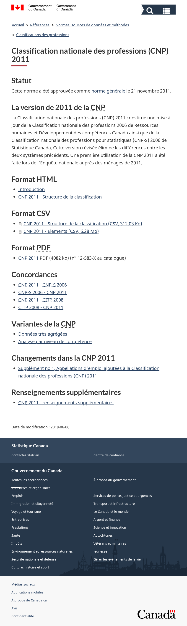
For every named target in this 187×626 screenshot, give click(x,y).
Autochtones (103, 535)
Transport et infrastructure (114, 503)
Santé (15, 535)
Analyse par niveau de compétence (55, 341)
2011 (28, 258)
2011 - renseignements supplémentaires (66, 403)
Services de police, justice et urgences (123, 495)
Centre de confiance (109, 455)
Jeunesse (100, 551)
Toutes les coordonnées (29, 480)
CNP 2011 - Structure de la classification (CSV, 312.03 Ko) (82, 224)
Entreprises (20, 519)
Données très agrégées (42, 334)
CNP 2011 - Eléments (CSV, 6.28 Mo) (61, 231)
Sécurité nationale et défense (33, 559)
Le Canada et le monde (111, 511)
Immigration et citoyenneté (32, 503)
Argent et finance (107, 519)
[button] (159, 10)
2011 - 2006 (42, 285)
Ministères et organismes (30, 488)
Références (39, 25)
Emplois (17, 495)
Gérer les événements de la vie (117, 559)
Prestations (20, 527)
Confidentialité (22, 616)
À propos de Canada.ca (29, 600)
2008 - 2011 (40, 307)
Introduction (31, 189)
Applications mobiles (27, 592)
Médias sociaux (23, 584)
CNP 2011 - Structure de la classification (60, 197)
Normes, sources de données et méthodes (92, 25)
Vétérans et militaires (110, 543)
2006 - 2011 (42, 292)
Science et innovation (110, 527)
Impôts (16, 543)
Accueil (18, 25)
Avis (14, 608)
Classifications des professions (42, 34)
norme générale (108, 91)
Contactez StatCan (25, 455)
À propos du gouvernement (115, 480)
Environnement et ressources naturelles (42, 551)
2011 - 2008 (40, 300)
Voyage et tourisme (26, 511)
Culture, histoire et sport (30, 567)
